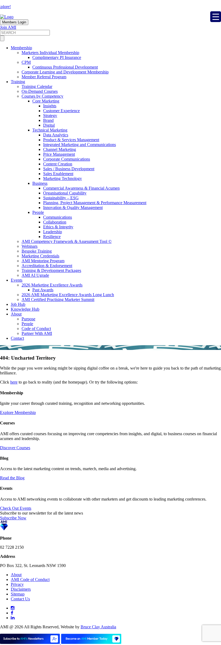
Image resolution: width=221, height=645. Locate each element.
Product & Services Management (71, 139)
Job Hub (18, 304)
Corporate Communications (66, 159)
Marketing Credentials (40, 256)
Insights (49, 106)
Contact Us (20, 599)
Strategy (50, 115)
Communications (57, 217)
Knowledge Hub (25, 309)
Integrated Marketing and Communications (79, 144)
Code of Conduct (36, 328)
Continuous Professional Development (65, 67)
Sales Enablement (58, 173)
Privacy (17, 584)
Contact (17, 338)
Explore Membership (18, 412)
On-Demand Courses (40, 91)
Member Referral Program (44, 77)
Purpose (28, 319)
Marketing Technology (62, 178)
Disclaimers (21, 589)
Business (39, 183)
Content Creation (57, 164)
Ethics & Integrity (58, 227)
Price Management (59, 154)
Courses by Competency (42, 96)
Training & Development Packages (51, 270)
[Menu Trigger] (215, 16)
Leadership (52, 231)
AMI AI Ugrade (35, 275)
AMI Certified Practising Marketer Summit (58, 299)
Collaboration (54, 222)
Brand (48, 120)
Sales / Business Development (68, 168)
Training (18, 81)
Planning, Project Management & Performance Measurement (94, 202)
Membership (21, 47)
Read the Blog (12, 478)
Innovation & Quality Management (73, 207)
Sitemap (18, 594)
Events (16, 280)
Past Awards (42, 290)
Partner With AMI (37, 333)
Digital (49, 125)
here (14, 382)
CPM (26, 62)
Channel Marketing (59, 149)
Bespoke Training (37, 251)
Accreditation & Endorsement (47, 265)
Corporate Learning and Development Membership (65, 72)
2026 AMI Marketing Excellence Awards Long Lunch (68, 294)
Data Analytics (55, 135)
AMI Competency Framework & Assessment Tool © (67, 241)
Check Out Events (15, 508)
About (16, 314)
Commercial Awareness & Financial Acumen (81, 188)
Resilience (52, 236)
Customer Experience (61, 110)
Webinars (29, 246)
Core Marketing (45, 101)
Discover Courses (15, 447)
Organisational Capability (65, 193)
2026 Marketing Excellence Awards (52, 285)
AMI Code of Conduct (30, 579)
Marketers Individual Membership (50, 52)
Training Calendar (37, 86)
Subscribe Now (13, 518)
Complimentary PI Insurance (56, 57)
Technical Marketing (49, 130)
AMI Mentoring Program (43, 260)
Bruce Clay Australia (98, 627)
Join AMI (8, 27)
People (38, 212)
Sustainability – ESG (61, 198)
